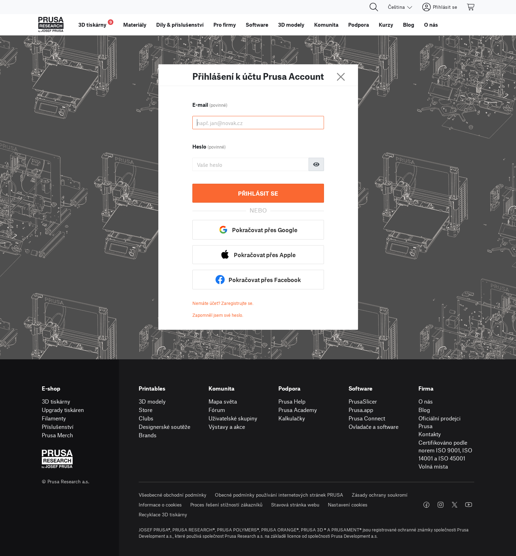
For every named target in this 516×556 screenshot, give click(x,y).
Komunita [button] (326, 24)
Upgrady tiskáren (63, 409)
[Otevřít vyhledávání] (374, 7)
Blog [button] (408, 24)
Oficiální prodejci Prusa (439, 422)
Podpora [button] (358, 24)
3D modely (152, 401)
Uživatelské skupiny (233, 418)
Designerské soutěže (164, 426)
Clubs (146, 418)
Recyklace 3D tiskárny (163, 514)
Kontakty (429, 434)
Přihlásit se (258, 193)
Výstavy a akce (227, 426)
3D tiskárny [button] (95, 24)
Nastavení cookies (348, 505)
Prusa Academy (297, 409)
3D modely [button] (291, 24)
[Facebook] (426, 504)
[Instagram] (440, 504)
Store (145, 409)
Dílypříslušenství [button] (180, 24)
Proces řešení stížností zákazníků (226, 505)
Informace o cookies (160, 505)
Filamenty (54, 418)
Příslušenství (57, 426)
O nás (425, 401)
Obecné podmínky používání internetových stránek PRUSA (279, 495)
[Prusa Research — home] (50, 24)
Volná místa (433, 466)
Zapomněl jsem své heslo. (217, 315)
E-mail (209, 105)
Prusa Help (291, 401)
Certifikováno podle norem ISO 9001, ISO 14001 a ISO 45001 (445, 450)
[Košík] (471, 7)
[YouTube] (468, 504)
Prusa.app (361, 409)
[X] (454, 504)
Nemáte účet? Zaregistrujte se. (222, 303)
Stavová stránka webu (295, 505)
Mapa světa (223, 401)
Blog (424, 409)
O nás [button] (431, 24)
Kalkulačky (291, 418)
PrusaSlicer (363, 401)
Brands (148, 435)
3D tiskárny (56, 401)
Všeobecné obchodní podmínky (172, 495)
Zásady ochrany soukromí (380, 495)
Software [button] (257, 24)
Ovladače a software (373, 426)
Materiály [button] (134, 24)
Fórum (217, 409)
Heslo (209, 146)
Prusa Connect (367, 418)
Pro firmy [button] (224, 24)
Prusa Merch (57, 435)
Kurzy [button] (386, 24)
